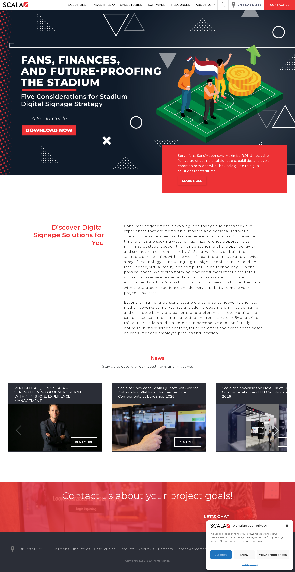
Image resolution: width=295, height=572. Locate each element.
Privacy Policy (250, 564)
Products (126, 549)
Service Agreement (193, 549)
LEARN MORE (192, 181)
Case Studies (104, 549)
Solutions (61, 549)
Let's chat (217, 516)
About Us (146, 549)
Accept (221, 555)
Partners (165, 549)
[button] (287, 526)
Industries (81, 549)
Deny (244, 555)
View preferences (273, 555)
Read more (84, 442)
